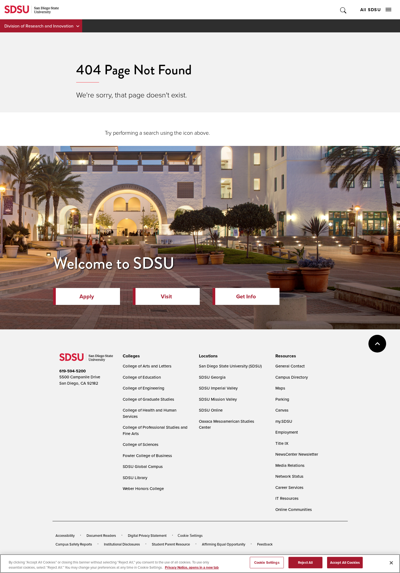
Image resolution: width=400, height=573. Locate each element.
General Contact (290, 366)
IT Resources (287, 498)
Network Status (289, 476)
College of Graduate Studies (148, 399)
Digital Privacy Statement (147, 535)
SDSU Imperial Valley (218, 388)
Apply (86, 296)
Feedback (265, 544)
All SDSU (370, 10)
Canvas (281, 410)
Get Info (246, 296)
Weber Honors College (143, 488)
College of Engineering (143, 388)
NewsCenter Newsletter (296, 454)
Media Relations (289, 465)
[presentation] (130, 356)
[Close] (391, 563)
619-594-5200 (72, 371)
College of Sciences (140, 444)
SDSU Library (135, 477)
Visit (166, 296)
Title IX (281, 443)
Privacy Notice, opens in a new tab (192, 567)
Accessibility (65, 535)
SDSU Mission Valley (218, 399)
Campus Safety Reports (74, 544)
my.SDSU (283, 421)
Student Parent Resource (171, 544)
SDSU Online (211, 410)
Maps (280, 388)
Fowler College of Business (147, 455)
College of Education (142, 377)
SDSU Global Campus (143, 466)
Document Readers (101, 535)
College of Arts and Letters (147, 366)
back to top (377, 344)
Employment (286, 432)
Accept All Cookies (345, 562)
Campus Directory (291, 377)
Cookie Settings (190, 536)
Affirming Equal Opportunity (223, 544)
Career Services (289, 487)
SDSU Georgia (212, 377)
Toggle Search (343, 9)
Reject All (305, 562)
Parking (282, 399)
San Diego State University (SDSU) (230, 366)
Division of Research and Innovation (38, 26)
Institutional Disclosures (122, 544)
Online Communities (293, 509)
